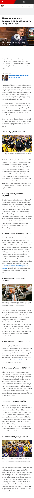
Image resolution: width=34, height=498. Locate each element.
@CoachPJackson (19, 360)
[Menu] (2, 2)
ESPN (9, 2)
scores (30, 2)
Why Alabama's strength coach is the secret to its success (18, 76)
